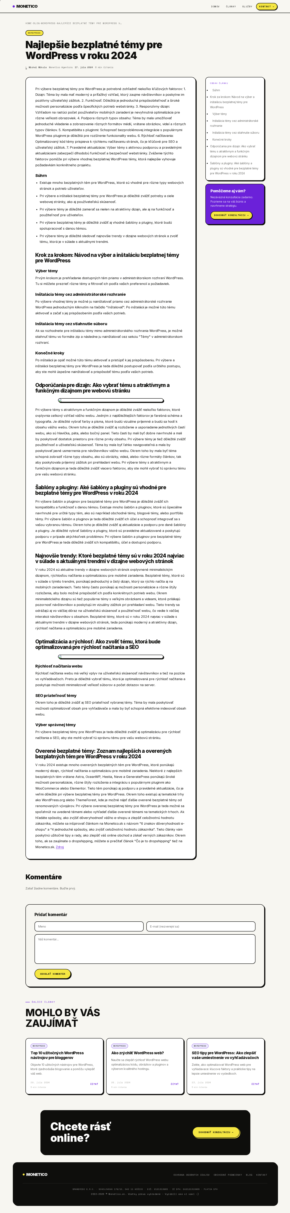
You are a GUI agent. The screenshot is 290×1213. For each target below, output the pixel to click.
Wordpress (48, 23)
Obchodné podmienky (228, 1174)
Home (28, 23)
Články (231, 6)
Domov (215, 6)
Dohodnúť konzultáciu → (231, 215)
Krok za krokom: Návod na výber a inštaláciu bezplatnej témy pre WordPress (232, 102)
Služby (247, 6)
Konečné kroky (222, 139)
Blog (36, 23)
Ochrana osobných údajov (191, 1174)
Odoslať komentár (52, 973)
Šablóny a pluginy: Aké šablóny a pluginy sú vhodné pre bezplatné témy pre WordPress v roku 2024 (234, 168)
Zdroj (60, 847)
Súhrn (216, 90)
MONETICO (26, 6)
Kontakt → (266, 6)
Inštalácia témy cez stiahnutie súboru (235, 132)
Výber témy (219, 113)
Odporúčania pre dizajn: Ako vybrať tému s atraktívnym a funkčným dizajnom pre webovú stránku (232, 151)
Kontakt (261, 1174)
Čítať (94, 1084)
